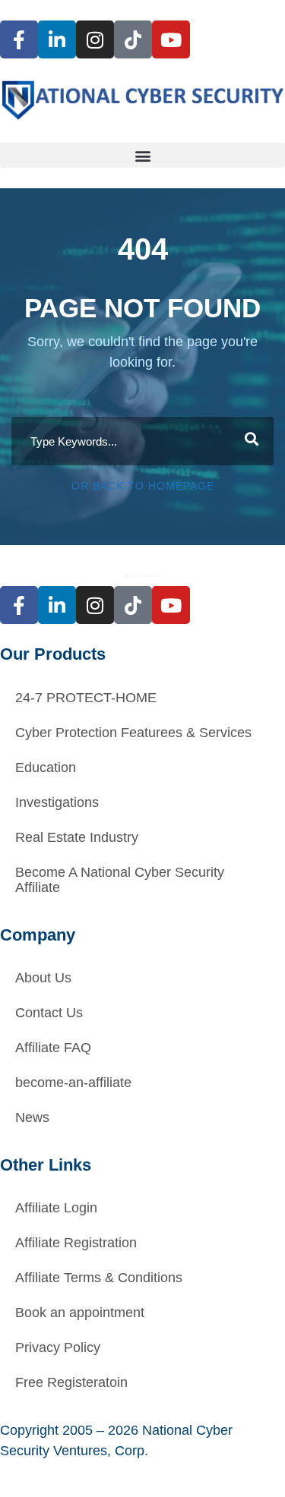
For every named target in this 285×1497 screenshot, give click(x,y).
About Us (43, 977)
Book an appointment (79, 1312)
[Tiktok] (133, 39)
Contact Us (49, 1012)
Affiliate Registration (76, 1242)
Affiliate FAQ (53, 1047)
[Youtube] (171, 39)
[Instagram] (95, 39)
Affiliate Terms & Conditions (98, 1277)
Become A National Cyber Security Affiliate (119, 880)
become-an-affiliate (73, 1082)
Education (45, 767)
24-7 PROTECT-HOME (86, 697)
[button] (142, 155)
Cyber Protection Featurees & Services (133, 732)
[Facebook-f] (19, 39)
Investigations (57, 802)
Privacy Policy (57, 1347)
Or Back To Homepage (142, 486)
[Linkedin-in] (57, 39)
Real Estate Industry (76, 837)
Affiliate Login (56, 1207)
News (32, 1117)
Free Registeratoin (71, 1382)
